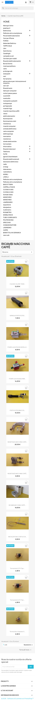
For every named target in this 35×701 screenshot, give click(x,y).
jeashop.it (6, 28)
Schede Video (8, 195)
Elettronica (7, 31)
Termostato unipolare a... (17, 631)
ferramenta (7, 79)
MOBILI (5, 174)
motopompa (7, 103)
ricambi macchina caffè (11, 111)
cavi (4, 76)
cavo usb (6, 235)
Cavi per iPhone (8, 38)
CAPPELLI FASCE (9, 187)
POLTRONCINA (8, 220)
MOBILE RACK (8, 215)
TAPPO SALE (7, 46)
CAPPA (5, 230)
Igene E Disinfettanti (10, 157)
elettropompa (8, 134)
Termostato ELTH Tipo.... (17, 568)
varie (5, 69)
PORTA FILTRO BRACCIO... (17, 410)
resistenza (7, 124)
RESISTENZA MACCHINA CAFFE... (17, 442)
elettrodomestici (9, 116)
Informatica (7, 146)
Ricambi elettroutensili (11, 159)
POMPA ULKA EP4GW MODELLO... (17, 347)
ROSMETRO (7, 212)
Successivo (28, 645)
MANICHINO (7, 197)
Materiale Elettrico (9, 43)
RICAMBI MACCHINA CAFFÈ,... (17, 505)
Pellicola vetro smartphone (12, 33)
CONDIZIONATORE (9, 225)
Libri (4, 48)
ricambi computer (9, 126)
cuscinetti (6, 96)
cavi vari (6, 86)
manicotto (6, 98)
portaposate (7, 106)
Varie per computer (10, 91)
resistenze (7, 139)
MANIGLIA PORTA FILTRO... (17, 315)
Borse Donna (7, 64)
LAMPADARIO (8, 202)
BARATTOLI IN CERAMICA (12, 233)
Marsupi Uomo (8, 26)
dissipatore (7, 207)
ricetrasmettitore (9, 66)
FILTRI (5, 154)
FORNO (5, 41)
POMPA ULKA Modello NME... (17, 379)
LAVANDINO (7, 228)
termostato (7, 144)
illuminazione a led (9, 121)
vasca (5, 114)
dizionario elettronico (10, 162)
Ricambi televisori (9, 149)
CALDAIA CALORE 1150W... (17, 284)
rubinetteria (7, 172)
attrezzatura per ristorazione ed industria (14, 82)
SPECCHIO (7, 223)
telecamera (7, 169)
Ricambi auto (7, 88)
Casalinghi (6, 53)
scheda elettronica (9, 129)
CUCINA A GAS (8, 190)
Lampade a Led (8, 56)
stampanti (6, 74)
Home (6, 21)
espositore (7, 205)
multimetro (7, 210)
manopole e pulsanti (10, 101)
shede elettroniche (10, 141)
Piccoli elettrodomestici (11, 36)
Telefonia (6, 152)
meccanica (7, 136)
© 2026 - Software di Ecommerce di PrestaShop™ (17, 699)
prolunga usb (7, 71)
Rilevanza (17, 252)
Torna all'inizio (25, 650)
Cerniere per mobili (10, 59)
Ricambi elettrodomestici (12, 61)
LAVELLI (6, 177)
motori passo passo (10, 93)
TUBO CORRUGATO (10, 217)
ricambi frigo (7, 108)
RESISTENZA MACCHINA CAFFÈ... (17, 473)
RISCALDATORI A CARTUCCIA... (17, 537)
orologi (5, 167)
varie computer (8, 131)
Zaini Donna (7, 51)
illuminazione (7, 119)
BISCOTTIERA (8, 184)
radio (5, 164)
